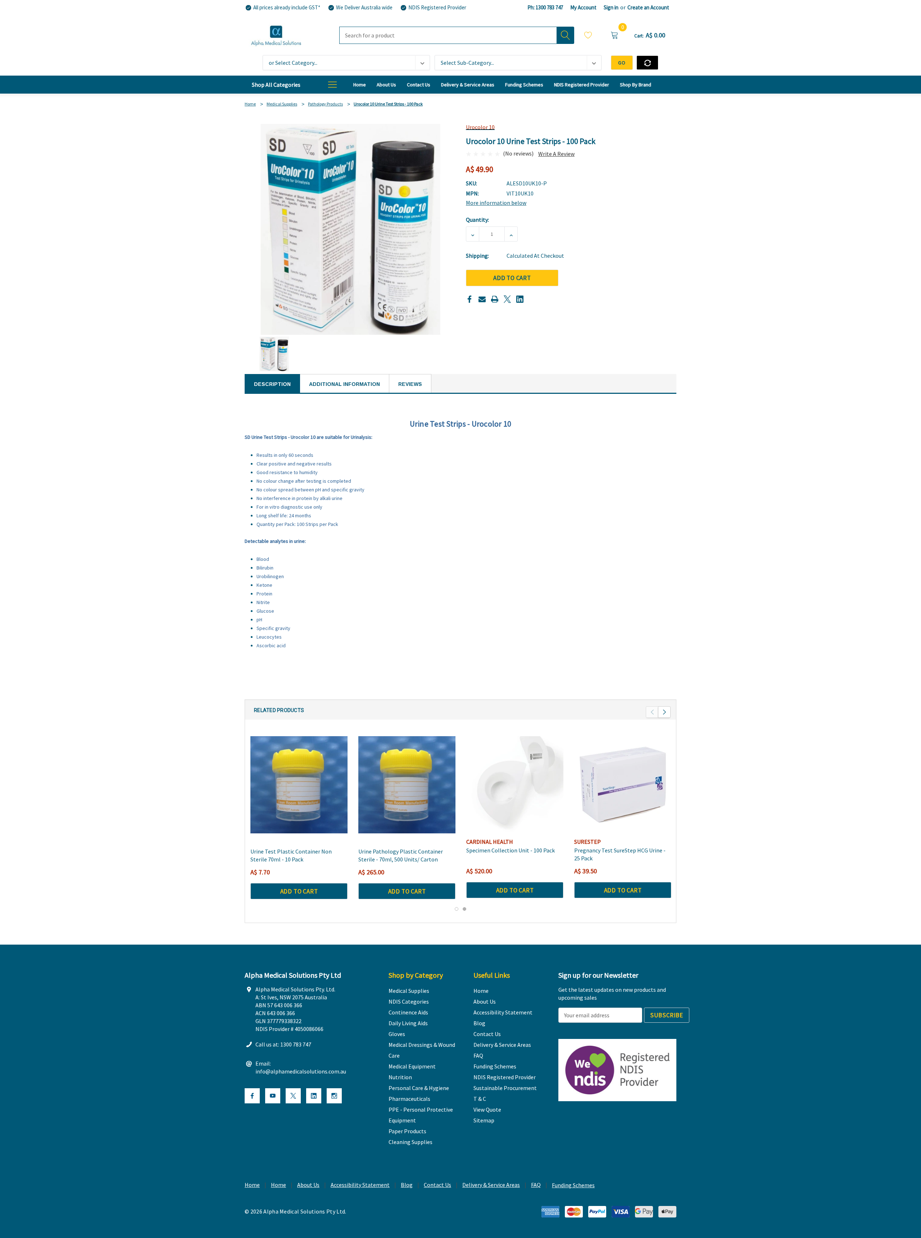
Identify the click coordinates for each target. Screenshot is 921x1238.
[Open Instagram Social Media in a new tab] (334, 1095)
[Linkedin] (519, 299)
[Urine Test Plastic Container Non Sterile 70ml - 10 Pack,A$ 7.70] (299, 784)
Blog (407, 1184)
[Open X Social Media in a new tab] (293, 1095)
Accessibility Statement (360, 1184)
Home (252, 1184)
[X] (507, 299)
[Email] (482, 299)
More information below (496, 202)
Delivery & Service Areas (491, 1184)
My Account (583, 7)
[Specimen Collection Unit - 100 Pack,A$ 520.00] (514, 784)
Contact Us (437, 1184)
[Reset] (647, 62)
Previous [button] (652, 712)
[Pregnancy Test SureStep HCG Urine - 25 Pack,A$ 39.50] (622, 784)
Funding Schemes (573, 1185)
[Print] (494, 299)
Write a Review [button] (556, 153)
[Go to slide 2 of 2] (464, 909)
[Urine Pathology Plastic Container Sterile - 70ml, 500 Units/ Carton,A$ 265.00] (406, 784)
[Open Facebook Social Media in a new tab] (252, 1095)
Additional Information (344, 384)
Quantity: (477, 219)
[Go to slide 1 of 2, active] (456, 909)
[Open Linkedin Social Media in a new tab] (313, 1095)
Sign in (611, 7)
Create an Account (648, 7)
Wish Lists (588, 36)
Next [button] (664, 712)
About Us (308, 1184)
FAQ (536, 1184)
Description (272, 384)
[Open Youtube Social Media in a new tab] (272, 1095)
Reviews (410, 384)
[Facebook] (469, 299)
